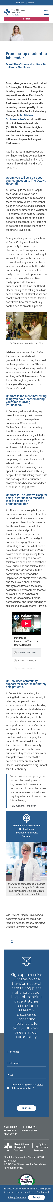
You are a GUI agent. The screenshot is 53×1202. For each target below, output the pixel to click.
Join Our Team (29, 1130)
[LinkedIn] (12, 941)
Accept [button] (36, 1197)
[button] (46, 13)
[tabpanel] (26, 623)
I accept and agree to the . (27, 1086)
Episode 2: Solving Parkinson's (31, 660)
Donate (26, 19)
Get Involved (30, 1127)
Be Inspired (10, 1130)
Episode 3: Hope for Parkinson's (32, 669)
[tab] (26, 652)
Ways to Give (11, 1127)
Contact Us (10, 1134)
